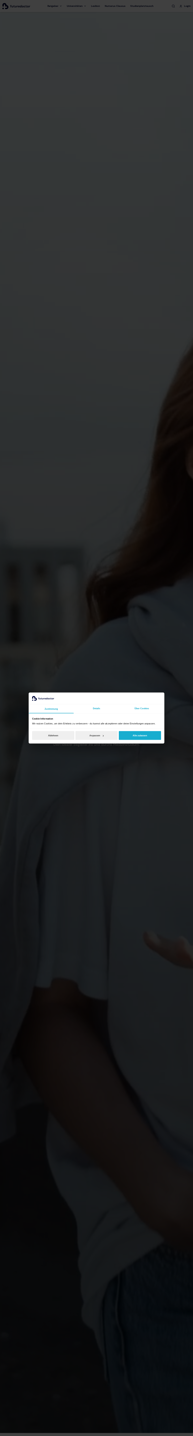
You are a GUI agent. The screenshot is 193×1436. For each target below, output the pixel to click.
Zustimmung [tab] (51, 708)
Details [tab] (96, 708)
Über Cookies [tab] (141, 708)
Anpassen (94, 735)
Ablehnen (53, 735)
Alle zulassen (140, 735)
